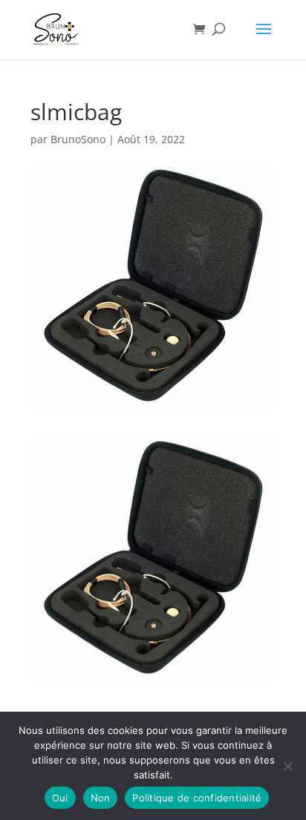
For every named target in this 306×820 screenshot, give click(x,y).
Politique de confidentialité (196, 798)
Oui (60, 798)
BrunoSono (78, 139)
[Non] (287, 765)
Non (101, 798)
